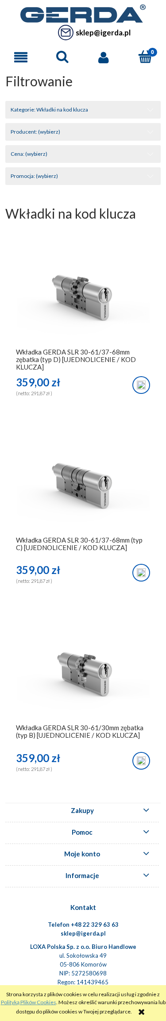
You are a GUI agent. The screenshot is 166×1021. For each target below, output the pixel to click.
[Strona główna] (82, 12)
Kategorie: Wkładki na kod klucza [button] (49, 109)
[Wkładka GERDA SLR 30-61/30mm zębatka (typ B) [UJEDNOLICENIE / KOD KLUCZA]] (83, 675)
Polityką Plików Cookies (28, 1002)
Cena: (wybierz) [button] (29, 153)
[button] (21, 57)
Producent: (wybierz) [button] (35, 131)
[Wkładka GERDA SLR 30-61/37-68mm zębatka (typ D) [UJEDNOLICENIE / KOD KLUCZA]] (83, 299)
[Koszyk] (145, 57)
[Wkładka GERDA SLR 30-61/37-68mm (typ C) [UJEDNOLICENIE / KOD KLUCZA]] (83, 487)
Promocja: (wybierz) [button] (34, 176)
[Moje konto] (104, 57)
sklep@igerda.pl (103, 32)
